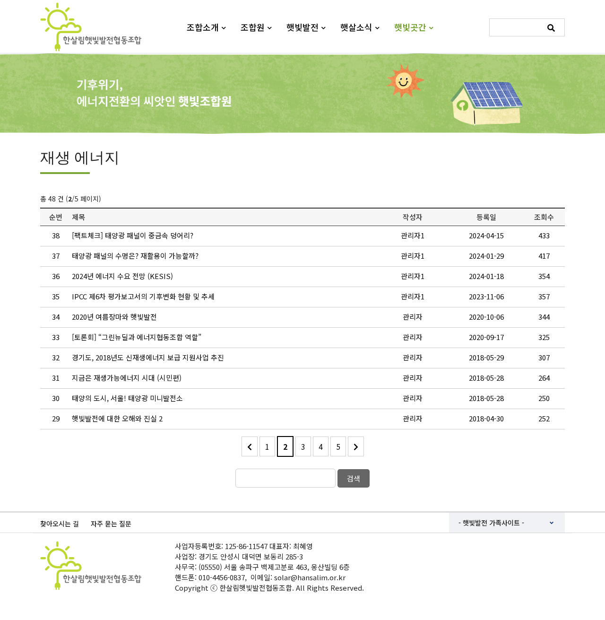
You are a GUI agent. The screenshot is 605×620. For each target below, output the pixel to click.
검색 (353, 478)
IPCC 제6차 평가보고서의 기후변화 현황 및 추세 (143, 296)
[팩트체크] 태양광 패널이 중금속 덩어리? (132, 235)
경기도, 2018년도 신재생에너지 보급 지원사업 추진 (148, 357)
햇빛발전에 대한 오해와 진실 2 (117, 418)
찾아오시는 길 (59, 523)
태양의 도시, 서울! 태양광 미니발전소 (127, 398)
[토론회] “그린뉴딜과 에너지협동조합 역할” (136, 337)
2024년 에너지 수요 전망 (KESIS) (122, 276)
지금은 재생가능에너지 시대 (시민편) (127, 378)
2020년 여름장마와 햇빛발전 (114, 317)
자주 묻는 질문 (111, 523)
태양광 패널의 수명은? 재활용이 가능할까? (135, 256)
